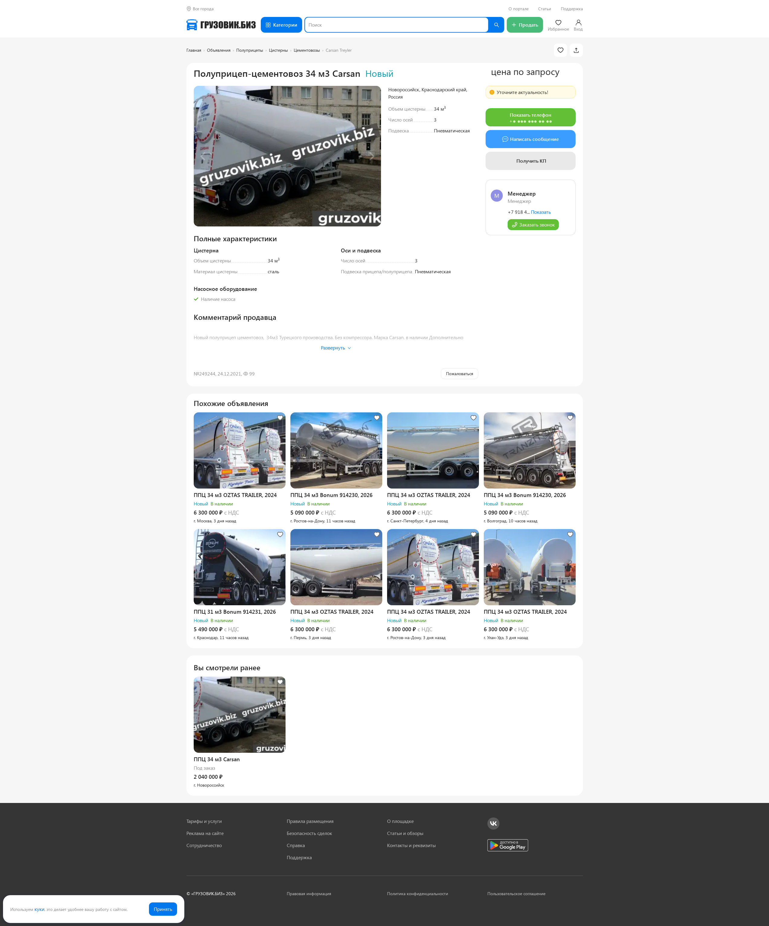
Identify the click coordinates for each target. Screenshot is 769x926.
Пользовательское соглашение (516, 893)
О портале (518, 8)
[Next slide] (371, 156)
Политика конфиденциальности (417, 893)
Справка (296, 845)
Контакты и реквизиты (411, 845)
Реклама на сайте (205, 833)
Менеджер (522, 193)
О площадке (400, 821)
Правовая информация (309, 893)
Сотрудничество (204, 845)
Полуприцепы (249, 50)
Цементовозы (307, 50)
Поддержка (572, 8)
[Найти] (496, 25)
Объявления (219, 50)
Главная (193, 50)
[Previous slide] (203, 156)
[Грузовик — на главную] (221, 24)
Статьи (544, 8)
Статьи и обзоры (405, 833)
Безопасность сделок (309, 833)
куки (39, 909)
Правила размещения (310, 821)
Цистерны (278, 50)
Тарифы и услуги (204, 821)
